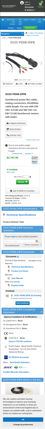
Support (19, 28)
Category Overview (17, 123)
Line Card (39, 21)
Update (21, 182)
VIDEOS (9, 84)
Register (27, 4)
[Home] (3, 22)
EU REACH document (19, 357)
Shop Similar (15, 129)
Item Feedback (23, 303)
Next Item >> (29, 153)
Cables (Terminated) (36, 33)
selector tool (15, 135)
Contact (32, 20)
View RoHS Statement (20, 362)
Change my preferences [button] (23, 424)
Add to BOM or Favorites (23, 191)
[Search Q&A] (37, 241)
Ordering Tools (30, 28)
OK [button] (23, 420)
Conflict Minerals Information (16, 372)
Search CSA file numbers (20, 341)
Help (10, 263)
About (26, 20)
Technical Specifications (20, 214)
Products (11, 28)
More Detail (11, 172)
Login (27, 2)
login (13, 237)
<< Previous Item (17, 153)
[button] (4, 63)
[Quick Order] (44, 22)
